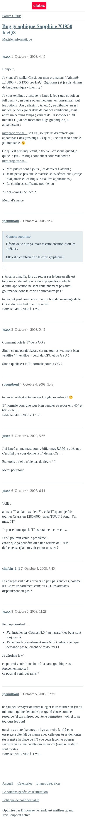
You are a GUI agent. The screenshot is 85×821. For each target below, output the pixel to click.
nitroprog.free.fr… (14, 133)
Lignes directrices (48, 783)
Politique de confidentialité (20, 800)
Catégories (24, 783)
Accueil (7, 783)
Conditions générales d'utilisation (25, 792)
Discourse (28, 810)
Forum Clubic (11, 16)
